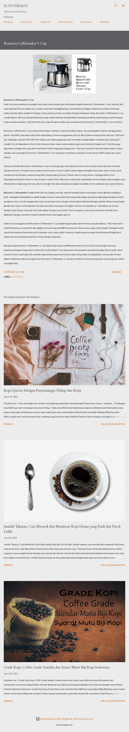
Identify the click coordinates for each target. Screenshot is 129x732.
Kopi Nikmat (16, 5)
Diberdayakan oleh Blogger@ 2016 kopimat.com (66, 718)
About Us (45, 22)
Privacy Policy (65, 22)
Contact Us (27, 22)
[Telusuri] (116, 6)
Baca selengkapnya (113, 424)
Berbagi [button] (116, 272)
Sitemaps (105, 22)
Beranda (8, 22)
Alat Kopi (17, 276)
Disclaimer (86, 22)
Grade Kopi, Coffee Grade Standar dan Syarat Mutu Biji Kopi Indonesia (56, 667)
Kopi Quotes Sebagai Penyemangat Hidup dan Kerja (42, 390)
